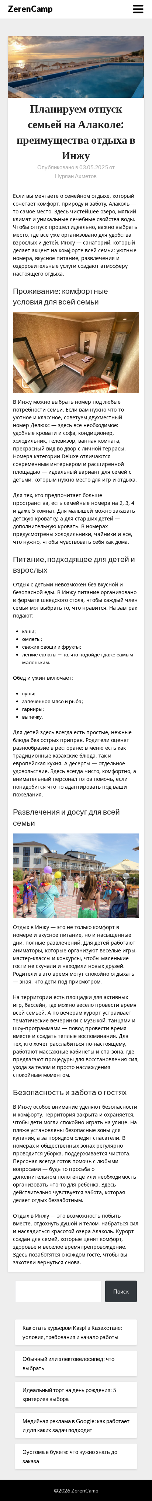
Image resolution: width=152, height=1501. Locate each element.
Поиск (121, 1291)
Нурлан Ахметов (76, 176)
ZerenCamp (30, 9)
